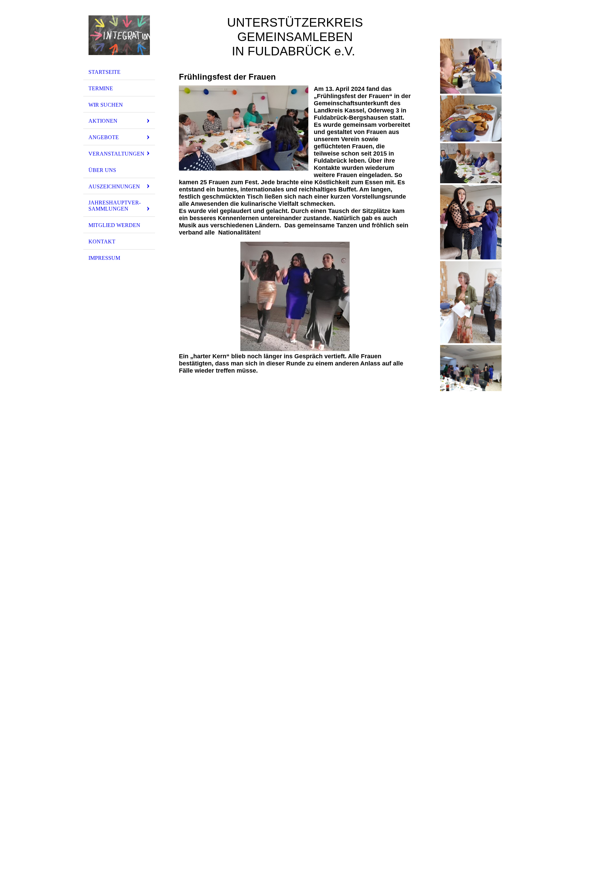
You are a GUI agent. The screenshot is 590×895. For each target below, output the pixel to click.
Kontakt (101, 241)
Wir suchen (105, 105)
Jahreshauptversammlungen (114, 206)
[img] (119, 35)
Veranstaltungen (116, 154)
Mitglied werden (114, 225)
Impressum (104, 258)
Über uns (102, 170)
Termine (100, 88)
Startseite (104, 72)
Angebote (103, 137)
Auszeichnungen (114, 186)
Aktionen (102, 121)
